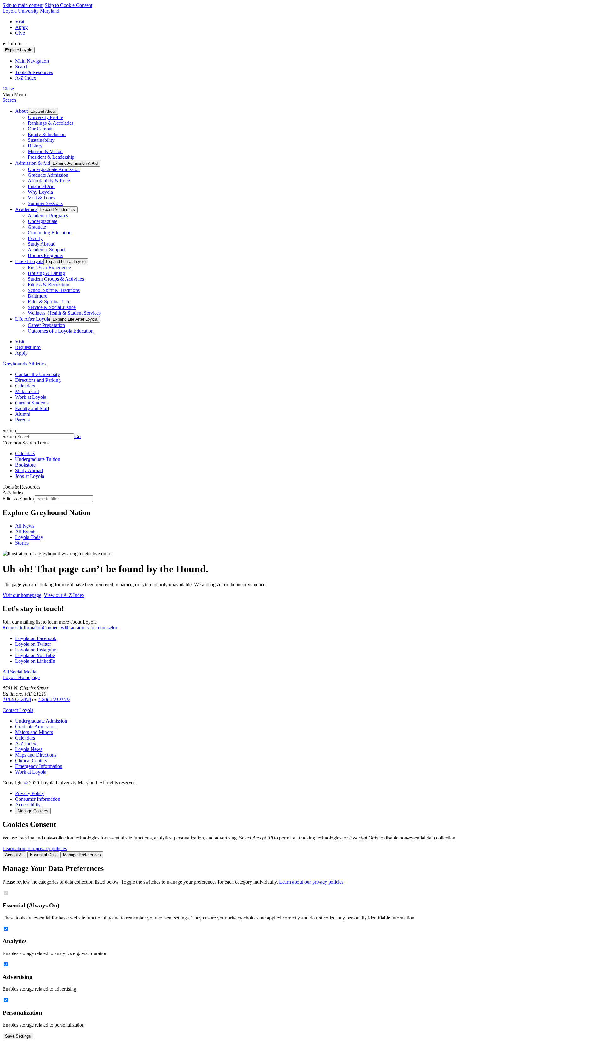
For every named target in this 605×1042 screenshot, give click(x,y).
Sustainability (41, 140)
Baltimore (37, 296)
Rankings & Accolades (50, 123)
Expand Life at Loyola (66, 261)
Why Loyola (40, 192)
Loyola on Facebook (35, 638)
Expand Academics (57, 209)
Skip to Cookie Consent (68, 5)
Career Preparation (46, 325)
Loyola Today (29, 537)
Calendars (25, 385)
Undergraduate (42, 221)
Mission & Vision (45, 151)
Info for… (18, 43)
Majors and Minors (34, 732)
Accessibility (28, 804)
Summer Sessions (45, 203)
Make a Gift (27, 391)
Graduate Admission (48, 175)
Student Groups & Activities (56, 279)
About (21, 111)
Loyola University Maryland (31, 11)
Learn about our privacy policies (35, 848)
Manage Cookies (33, 811)
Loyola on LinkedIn (35, 661)
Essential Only (43, 854)
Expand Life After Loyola (75, 319)
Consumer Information (37, 799)
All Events (25, 531)
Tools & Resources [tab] (34, 72)
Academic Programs (48, 215)
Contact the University (37, 374)
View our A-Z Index (64, 595)
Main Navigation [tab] (32, 61)
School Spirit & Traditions (54, 290)
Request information (23, 627)
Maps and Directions (35, 755)
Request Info (28, 347)
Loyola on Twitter (33, 644)
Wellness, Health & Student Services (64, 313)
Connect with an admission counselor (80, 627)
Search (9, 100)
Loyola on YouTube (35, 655)
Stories (22, 543)
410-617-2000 (17, 699)
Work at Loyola (30, 397)
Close (8, 88)
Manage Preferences (82, 854)
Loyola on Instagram (35, 649)
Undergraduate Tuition (37, 459)
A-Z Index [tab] (25, 78)
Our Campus (40, 128)
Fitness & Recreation (48, 284)
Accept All (14, 854)
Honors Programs (45, 255)
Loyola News (28, 749)
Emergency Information (38, 766)
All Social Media (19, 671)
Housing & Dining (46, 273)
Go (77, 436)
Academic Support (46, 249)
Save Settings (18, 1036)
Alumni (22, 414)
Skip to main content (23, 5)
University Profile (45, 117)
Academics (26, 209)
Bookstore (25, 464)
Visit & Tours (41, 197)
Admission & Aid (32, 163)
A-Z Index (25, 743)
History (35, 145)
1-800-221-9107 (54, 699)
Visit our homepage (22, 595)
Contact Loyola (18, 710)
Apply (21, 27)
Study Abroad (41, 244)
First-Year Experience (49, 267)
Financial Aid (41, 186)
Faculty (35, 238)
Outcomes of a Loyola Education (61, 331)
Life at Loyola (29, 261)
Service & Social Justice (52, 307)
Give (20, 33)
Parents (22, 419)
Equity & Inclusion (47, 134)
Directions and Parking (38, 380)
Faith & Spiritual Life (49, 301)
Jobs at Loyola (29, 476)
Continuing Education (50, 232)
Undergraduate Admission (54, 169)
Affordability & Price (49, 180)
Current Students (32, 402)
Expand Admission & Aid (75, 163)
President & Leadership (51, 157)
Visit (19, 21)
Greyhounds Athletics (24, 363)
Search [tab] (22, 66)
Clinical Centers (31, 760)
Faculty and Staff (32, 408)
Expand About (43, 111)
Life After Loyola (32, 319)
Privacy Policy (29, 793)
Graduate (37, 227)
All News (24, 526)
